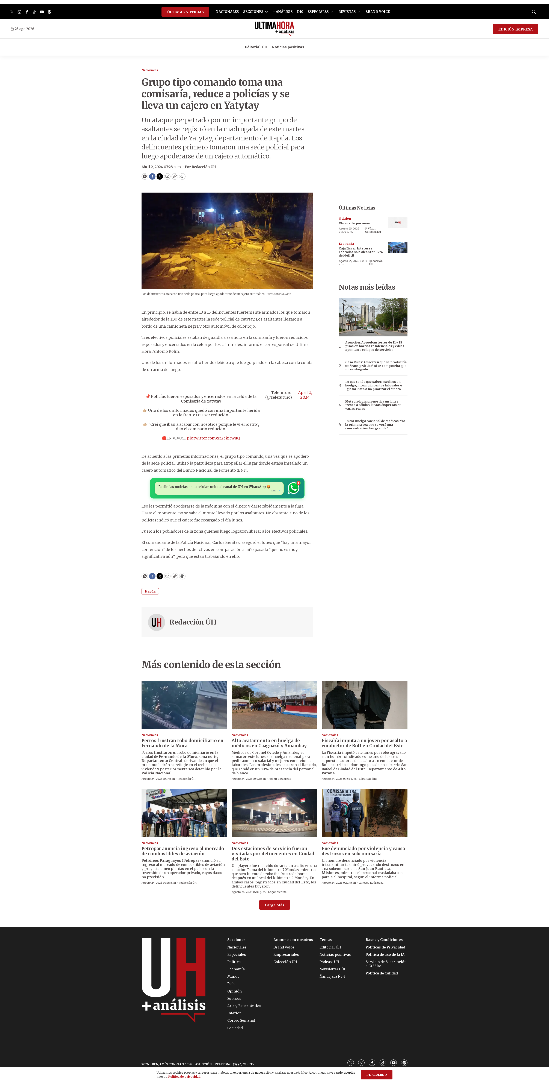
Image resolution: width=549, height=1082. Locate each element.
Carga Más (274, 905)
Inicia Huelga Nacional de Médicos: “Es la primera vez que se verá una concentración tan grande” (375, 424)
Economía (346, 244)
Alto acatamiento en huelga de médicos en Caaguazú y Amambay (269, 743)
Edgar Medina (368, 778)
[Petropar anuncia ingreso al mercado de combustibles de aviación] (184, 813)
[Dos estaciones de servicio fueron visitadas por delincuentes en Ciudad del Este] (274, 813)
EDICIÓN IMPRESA (515, 29)
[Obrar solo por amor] (397, 222)
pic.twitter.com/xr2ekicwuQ (213, 438)
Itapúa (150, 591)
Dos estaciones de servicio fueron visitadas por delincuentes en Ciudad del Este (273, 854)
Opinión (345, 218)
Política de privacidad (184, 1077)
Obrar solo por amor (355, 223)
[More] (266, 12)
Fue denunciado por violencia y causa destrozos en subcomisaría (363, 851)
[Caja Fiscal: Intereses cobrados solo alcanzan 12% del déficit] (397, 247)
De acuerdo (376, 1075)
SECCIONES (253, 12)
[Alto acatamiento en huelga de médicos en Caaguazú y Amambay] (274, 705)
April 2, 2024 (305, 395)
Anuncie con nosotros (293, 940)
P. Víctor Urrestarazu (373, 230)
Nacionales (150, 70)
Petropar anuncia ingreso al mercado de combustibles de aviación (183, 851)
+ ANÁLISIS (283, 12)
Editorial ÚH (256, 47)
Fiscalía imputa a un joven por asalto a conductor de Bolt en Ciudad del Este (364, 743)
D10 (300, 12)
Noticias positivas (288, 47)
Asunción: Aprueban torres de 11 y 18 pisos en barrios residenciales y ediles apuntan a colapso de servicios (374, 346)
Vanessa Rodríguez (371, 882)
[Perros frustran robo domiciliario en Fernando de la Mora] (184, 705)
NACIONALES (227, 12)
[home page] (274, 28)
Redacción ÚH (192, 622)
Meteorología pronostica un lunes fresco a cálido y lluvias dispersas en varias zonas (373, 405)
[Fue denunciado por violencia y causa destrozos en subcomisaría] (364, 813)
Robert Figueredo (279, 778)
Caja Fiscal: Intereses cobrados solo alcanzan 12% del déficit (361, 252)
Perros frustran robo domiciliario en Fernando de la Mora (182, 743)
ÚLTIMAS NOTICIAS (185, 12)
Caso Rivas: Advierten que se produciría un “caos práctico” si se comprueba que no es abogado (376, 365)
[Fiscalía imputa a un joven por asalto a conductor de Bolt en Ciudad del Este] (364, 705)
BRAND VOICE (377, 12)
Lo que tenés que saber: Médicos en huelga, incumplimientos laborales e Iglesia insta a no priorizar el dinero (373, 385)
